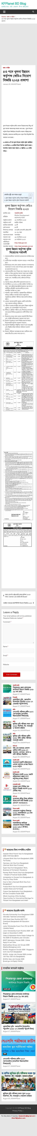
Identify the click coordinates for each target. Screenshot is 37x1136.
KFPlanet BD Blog (14, 4)
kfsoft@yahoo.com (18, 1118)
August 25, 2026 (18, 832)
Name (5, 646)
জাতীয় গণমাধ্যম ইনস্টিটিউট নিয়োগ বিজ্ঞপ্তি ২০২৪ (17, 603)
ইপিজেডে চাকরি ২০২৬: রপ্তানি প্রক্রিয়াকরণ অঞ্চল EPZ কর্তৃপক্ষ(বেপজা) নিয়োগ (23, 776)
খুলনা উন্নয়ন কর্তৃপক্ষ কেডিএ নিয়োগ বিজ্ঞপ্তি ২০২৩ (18, 198)
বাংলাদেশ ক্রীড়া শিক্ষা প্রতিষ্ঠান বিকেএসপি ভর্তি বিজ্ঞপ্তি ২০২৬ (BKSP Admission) (23, 801)
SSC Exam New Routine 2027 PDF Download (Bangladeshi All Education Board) (16, 921)
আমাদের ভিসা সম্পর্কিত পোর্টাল (19, 850)
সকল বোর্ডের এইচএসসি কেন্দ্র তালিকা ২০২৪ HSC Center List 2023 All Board (18, 596)
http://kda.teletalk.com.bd (24, 246)
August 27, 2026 (18, 694)
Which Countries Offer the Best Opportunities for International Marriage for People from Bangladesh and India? (18, 898)
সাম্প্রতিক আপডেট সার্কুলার (13, 968)
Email (5, 655)
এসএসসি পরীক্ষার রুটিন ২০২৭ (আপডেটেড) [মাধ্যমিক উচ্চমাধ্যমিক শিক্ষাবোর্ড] (23, 714)
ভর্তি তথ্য (15, 746)
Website (6, 664)
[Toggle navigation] (4, 11)
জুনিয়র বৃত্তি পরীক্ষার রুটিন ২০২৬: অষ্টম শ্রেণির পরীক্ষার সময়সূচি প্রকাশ (22, 738)
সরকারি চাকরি (19, 213)
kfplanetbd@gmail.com (27, 1116)
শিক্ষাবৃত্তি (15, 697)
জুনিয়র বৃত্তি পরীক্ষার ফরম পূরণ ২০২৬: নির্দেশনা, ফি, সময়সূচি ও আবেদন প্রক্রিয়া (23, 726)
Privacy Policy (17, 1111)
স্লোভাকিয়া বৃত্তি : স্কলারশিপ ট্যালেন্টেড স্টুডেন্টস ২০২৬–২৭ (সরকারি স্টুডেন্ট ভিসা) (23, 701)
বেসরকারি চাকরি (16, 784)
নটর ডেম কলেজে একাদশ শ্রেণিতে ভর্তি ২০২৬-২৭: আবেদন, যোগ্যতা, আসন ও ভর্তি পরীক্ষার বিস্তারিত (22, 751)
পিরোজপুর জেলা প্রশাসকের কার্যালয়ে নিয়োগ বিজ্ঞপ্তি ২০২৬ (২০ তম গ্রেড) (23, 689)
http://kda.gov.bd (21, 243)
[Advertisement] (18, 46)
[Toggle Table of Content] (29, 195)
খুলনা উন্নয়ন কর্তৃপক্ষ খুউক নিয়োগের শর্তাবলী (17, 200)
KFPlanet (18, 84)
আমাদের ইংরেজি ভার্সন (15, 910)
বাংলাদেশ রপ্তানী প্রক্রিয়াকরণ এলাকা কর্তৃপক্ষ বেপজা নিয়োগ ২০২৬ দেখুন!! (23, 764)
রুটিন (14, 709)
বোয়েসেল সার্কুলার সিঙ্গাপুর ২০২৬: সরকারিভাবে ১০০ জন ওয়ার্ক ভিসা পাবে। (22, 813)
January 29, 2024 (8, 84)
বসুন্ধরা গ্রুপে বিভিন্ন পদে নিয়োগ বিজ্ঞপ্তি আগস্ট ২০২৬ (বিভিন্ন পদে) (22, 788)
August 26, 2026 (18, 730)
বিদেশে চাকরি (16, 808)
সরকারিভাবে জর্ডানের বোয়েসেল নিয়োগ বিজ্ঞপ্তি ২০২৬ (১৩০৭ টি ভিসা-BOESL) (21, 826)
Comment (7, 622)
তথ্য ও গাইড (6, 68)
